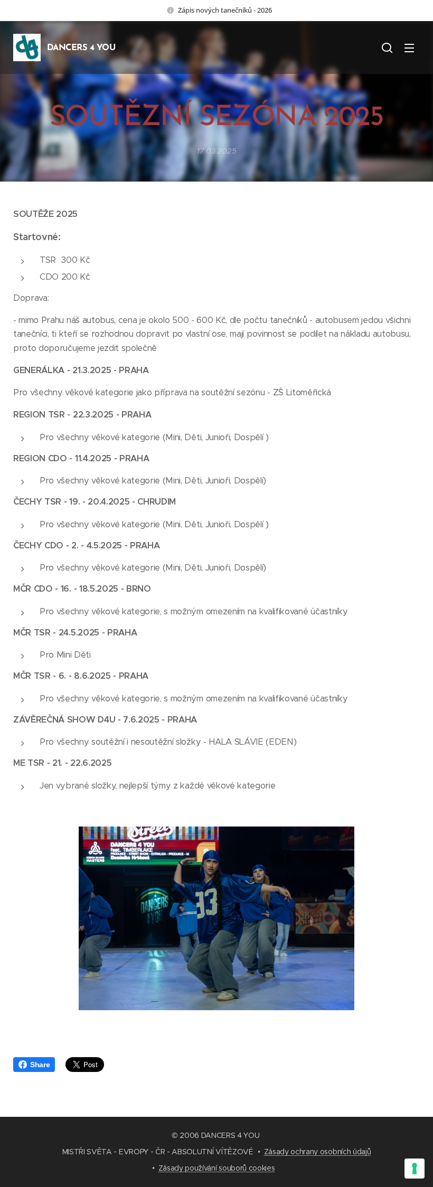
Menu (409, 47)
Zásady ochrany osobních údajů (317, 1151)
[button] (387, 47)
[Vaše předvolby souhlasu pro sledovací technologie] (414, 1168)
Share (40, 1064)
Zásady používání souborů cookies (216, 1168)
